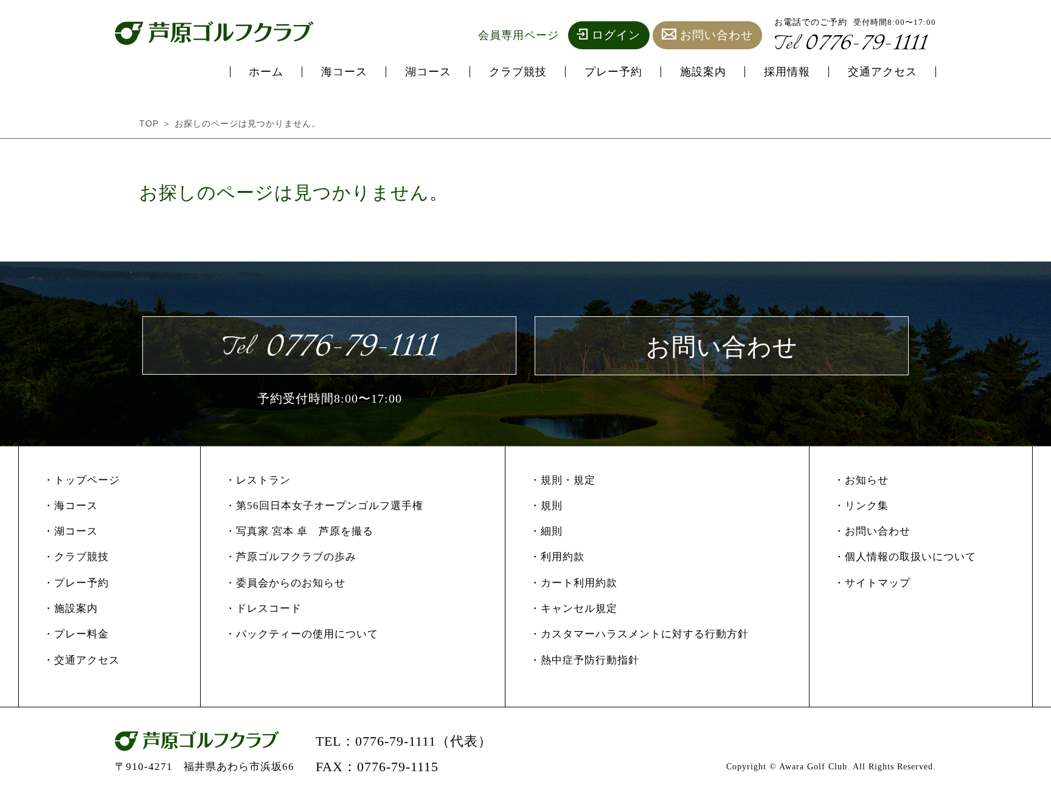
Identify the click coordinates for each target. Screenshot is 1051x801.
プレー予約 (613, 71)
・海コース (70, 505)
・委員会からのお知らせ (285, 583)
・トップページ (81, 480)
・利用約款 (557, 557)
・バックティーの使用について (301, 634)
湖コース (428, 71)
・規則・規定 (562, 480)
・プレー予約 (76, 583)
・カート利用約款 (573, 583)
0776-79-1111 (850, 43)
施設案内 (703, 71)
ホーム (266, 71)
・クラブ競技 (76, 557)
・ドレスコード (263, 608)
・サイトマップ (872, 583)
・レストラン (258, 480)
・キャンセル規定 (573, 608)
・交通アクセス (81, 660)
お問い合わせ (716, 35)
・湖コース (70, 531)
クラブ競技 (518, 71)
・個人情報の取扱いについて (905, 557)
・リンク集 (861, 505)
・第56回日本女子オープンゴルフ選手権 (324, 505)
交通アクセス (882, 71)
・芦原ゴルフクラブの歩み (290, 557)
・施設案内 (70, 608)
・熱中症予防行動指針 (584, 660)
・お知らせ (861, 480)
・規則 (546, 505)
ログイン (616, 35)
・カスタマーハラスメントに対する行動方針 (639, 634)
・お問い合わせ (872, 531)
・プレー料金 (76, 634)
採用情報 (787, 71)
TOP (149, 123)
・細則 (546, 531)
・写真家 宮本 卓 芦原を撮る (299, 531)
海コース (344, 71)
